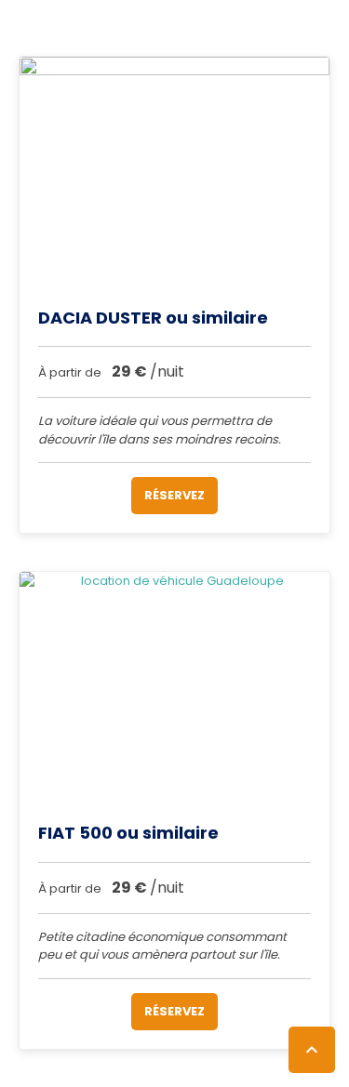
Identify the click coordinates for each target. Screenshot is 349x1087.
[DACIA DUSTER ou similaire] (174, 173)
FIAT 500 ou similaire (128, 832)
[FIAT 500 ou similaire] (174, 688)
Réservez (174, 495)
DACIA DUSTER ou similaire (153, 317)
